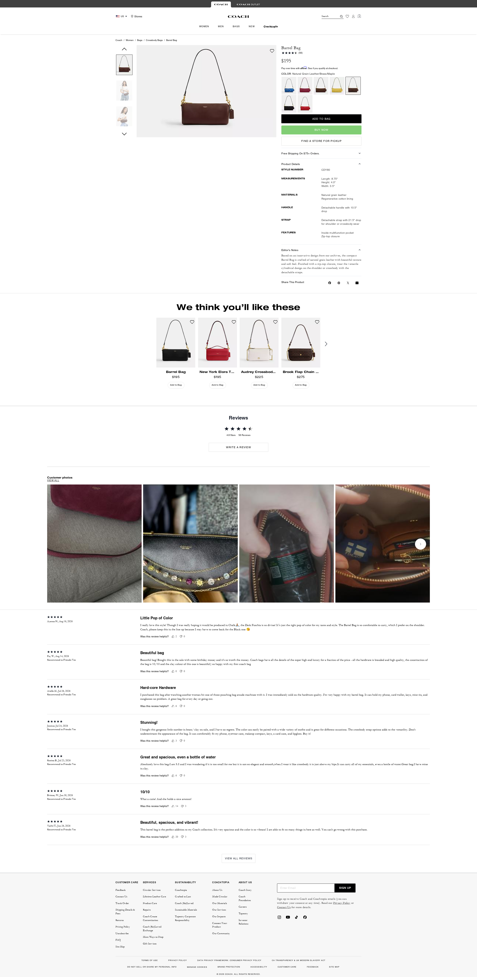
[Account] (353, 16)
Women (130, 40)
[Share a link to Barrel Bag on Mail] (357, 283)
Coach (119, 40)
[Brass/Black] (289, 104)
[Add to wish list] (272, 51)
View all (53, 480)
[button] (124, 65)
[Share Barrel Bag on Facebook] (329, 283)
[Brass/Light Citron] (337, 86)
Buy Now (321, 129)
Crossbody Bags (154, 40)
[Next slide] (329, 344)
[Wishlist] (347, 16)
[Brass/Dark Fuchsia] (305, 86)
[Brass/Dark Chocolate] (321, 86)
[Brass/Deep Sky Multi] (289, 86)
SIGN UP (345, 887)
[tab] (221, 4)
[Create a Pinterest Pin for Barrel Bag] (339, 283)
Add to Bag (321, 118)
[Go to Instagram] (279, 918)
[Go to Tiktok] (296, 918)
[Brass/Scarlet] (305, 104)
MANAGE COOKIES (197, 967)
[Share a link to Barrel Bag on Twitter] (348, 283)
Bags (139, 40)
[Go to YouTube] (288, 918)
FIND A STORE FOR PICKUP (321, 140)
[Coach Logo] (238, 16)
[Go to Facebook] (305, 918)
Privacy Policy (341, 903)
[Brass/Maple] (353, 86)
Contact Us (284, 907)
